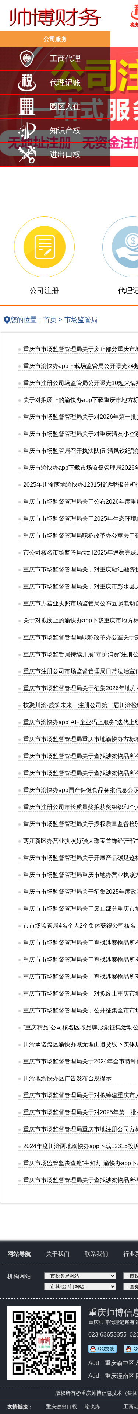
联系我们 (96, 1254)
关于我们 (58, 1254)
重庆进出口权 (61, 1407)
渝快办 (92, 1407)
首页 (50, 319)
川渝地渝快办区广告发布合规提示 (67, 1078)
